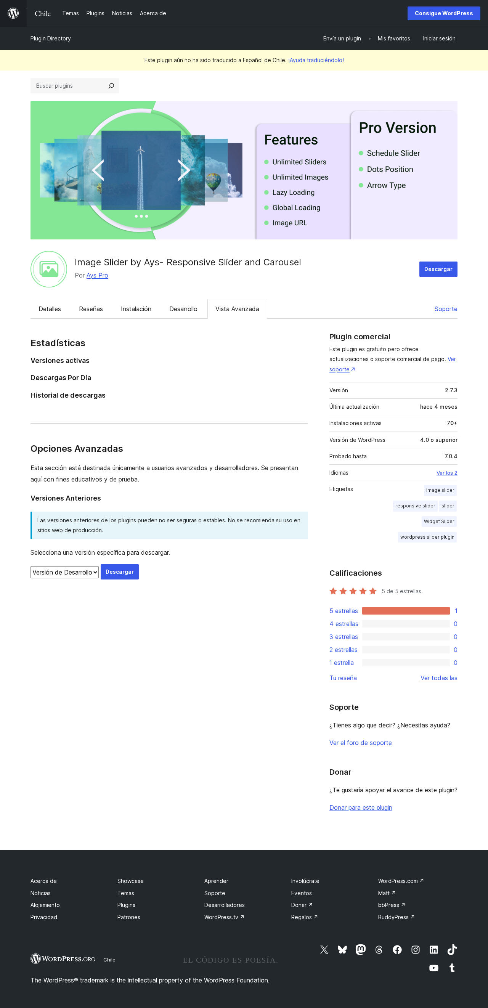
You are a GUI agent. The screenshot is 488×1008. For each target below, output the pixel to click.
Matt (387, 893)
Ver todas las (439, 678)
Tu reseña (343, 678)
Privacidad (43, 917)
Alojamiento (45, 905)
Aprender (216, 881)
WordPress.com (401, 881)
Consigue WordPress (444, 13)
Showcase (130, 881)
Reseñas (91, 309)
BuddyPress (396, 917)
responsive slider (415, 506)
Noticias (40, 893)
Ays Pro (97, 275)
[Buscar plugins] (111, 85)
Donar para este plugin (360, 807)
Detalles (50, 309)
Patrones (128, 917)
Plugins (126, 905)
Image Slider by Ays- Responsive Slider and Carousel (188, 262)
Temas (125, 893)
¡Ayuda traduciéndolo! (316, 60)
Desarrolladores (224, 905)
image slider (440, 490)
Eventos (301, 893)
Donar (302, 905)
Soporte (446, 309)
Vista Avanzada (237, 309)
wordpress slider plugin (427, 537)
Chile (109, 960)
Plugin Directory (50, 38)
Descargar (438, 269)
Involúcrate (305, 881)
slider (447, 506)
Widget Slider (439, 521)
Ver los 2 (447, 473)
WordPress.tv (224, 917)
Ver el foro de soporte (360, 742)
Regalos (304, 917)
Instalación (136, 309)
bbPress (392, 905)
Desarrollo (183, 309)
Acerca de (43, 881)
